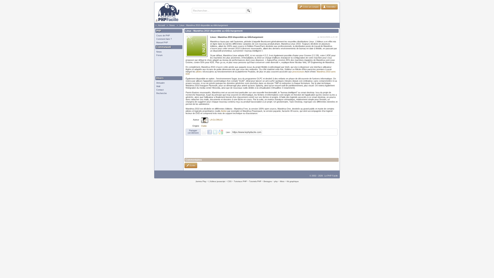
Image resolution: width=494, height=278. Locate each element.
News (172, 25)
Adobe (224, 111)
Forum (159, 55)
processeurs (298, 71)
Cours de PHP (163, 35)
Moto (282, 181)
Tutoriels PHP (255, 181)
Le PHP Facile (331, 176)
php (276, 181)
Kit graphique (293, 181)
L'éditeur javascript (217, 181)
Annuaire (160, 83)
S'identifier (331, 7)
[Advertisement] (167, 66)
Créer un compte (310, 7)
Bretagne (268, 181)
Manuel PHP (162, 42)
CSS (230, 181)
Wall (158, 86)
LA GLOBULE (216, 120)
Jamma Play (200, 181)
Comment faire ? (164, 39)
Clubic (204, 126)
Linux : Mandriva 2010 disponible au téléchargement (203, 25)
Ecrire (192, 165)
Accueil (161, 25)
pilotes (199, 71)
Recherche (161, 93)
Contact (160, 90)
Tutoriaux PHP (240, 181)
